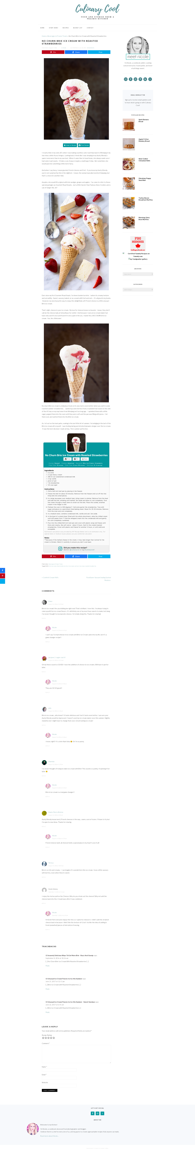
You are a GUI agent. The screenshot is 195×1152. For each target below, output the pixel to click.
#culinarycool (89, 550)
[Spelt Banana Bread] (129, 125)
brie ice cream (53, 566)
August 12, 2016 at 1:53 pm (55, 764)
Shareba (51, 761)
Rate (86, 459)
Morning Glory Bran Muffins (144, 218)
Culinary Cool (97, 11)
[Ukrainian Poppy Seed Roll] (129, 183)
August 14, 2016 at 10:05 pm (56, 865)
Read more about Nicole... (49, 1136)
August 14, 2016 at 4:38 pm (59, 683)
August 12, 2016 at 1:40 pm (55, 711)
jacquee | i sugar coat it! (57, 657)
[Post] (2, 581)
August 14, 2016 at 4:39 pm (59, 630)
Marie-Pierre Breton (55, 812)
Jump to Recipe (71, 145)
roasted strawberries (90, 566)
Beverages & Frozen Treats (57, 36)
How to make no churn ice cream (65, 566)
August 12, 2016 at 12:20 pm (56, 604)
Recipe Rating (47, 1035)
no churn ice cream (80, 566)
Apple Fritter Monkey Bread (144, 140)
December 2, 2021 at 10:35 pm (60, 915)
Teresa (50, 863)
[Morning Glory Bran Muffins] (129, 223)
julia (49, 708)
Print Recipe (85, 145)
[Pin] (2, 575)
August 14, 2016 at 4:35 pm (59, 787)
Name (44, 1067)
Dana (50, 601)
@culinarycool (75, 550)
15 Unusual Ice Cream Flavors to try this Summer (64, 979)
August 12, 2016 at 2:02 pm (55, 815)
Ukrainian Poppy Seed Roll (145, 179)
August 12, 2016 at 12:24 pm (56, 660)
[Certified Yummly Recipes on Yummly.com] (138, 256)
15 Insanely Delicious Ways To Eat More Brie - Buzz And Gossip (69, 955)
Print (68, 459)
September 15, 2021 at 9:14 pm (56, 892)
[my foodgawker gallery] (137, 259)
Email (44, 1075)
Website (45, 1082)
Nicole (54, 627)
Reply (44, 618)
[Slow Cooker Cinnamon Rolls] (129, 164)
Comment (46, 1043)
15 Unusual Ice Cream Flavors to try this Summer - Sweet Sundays (70, 1002)
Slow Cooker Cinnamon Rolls (144, 160)
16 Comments (90, 47)
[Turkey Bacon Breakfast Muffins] (129, 203)
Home (44, 36)
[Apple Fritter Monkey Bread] (129, 144)
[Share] (2, 570)
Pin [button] (77, 459)
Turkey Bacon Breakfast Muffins (146, 199)
